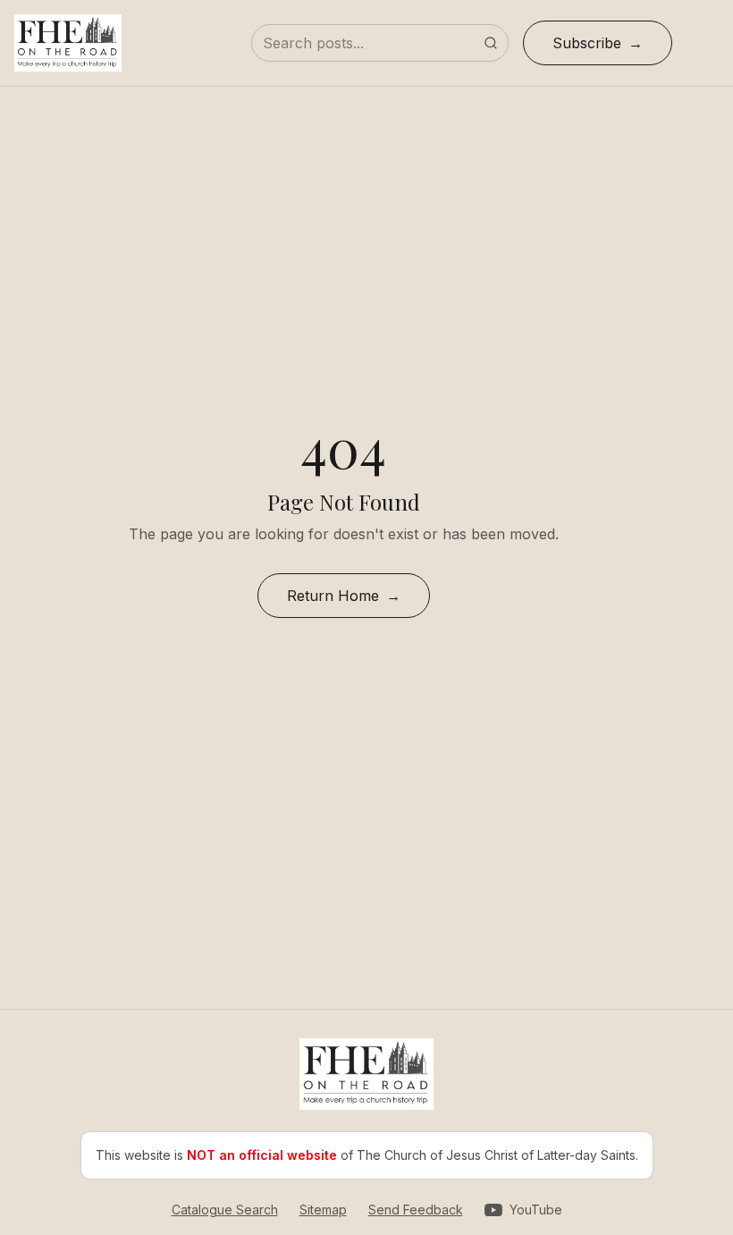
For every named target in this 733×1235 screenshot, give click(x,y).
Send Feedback (415, 1209)
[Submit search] (491, 43)
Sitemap (323, 1209)
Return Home (333, 596)
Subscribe (586, 43)
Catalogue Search (225, 1209)
